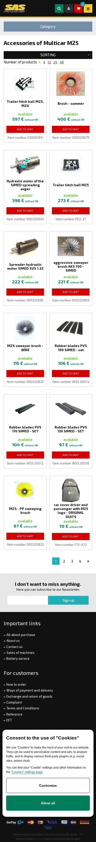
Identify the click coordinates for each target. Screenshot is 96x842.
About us (13, 641)
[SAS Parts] (15, 8)
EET (9, 720)
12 (49, 62)
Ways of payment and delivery (29, 690)
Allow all (48, 803)
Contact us (14, 647)
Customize (48, 785)
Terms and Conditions (22, 708)
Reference (14, 714)
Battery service (18, 658)
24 (55, 62)
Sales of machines (20, 653)
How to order (16, 684)
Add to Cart (25, 129)
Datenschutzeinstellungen (62, 838)
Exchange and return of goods (29, 696)
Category (48, 26)
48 (62, 62)
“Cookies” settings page (27, 772)
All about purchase (20, 635)
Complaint (14, 702)
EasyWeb (36, 834)
